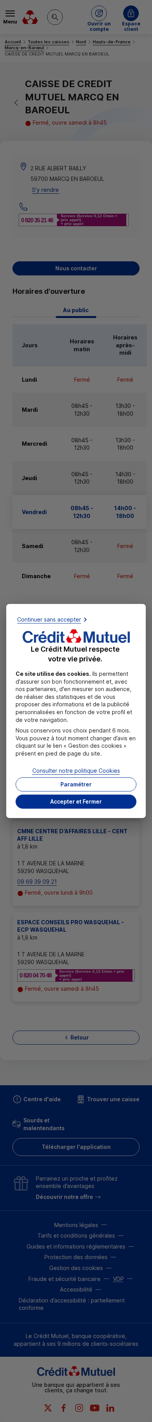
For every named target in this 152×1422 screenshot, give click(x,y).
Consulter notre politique (76, 770)
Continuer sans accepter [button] (49, 619)
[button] (76, 802)
